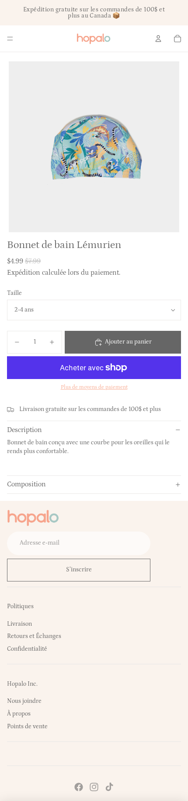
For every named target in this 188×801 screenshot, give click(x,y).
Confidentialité (27, 648)
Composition (26, 484)
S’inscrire (79, 569)
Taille (14, 293)
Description (24, 430)
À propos (19, 713)
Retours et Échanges (34, 636)
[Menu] (10, 38)
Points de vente (27, 726)
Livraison (19, 623)
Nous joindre (24, 701)
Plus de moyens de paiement (94, 387)
